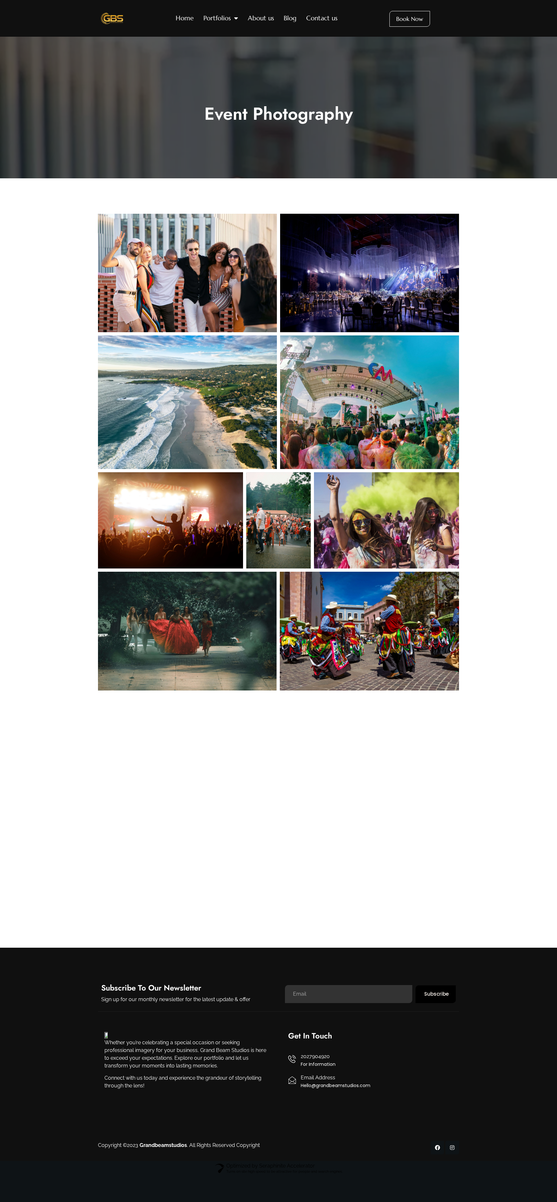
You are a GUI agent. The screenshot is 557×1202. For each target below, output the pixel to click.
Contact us (321, 18)
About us (261, 18)
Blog (290, 18)
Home (185, 18)
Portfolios (217, 18)
